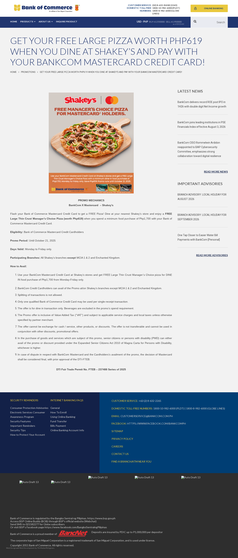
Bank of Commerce (46, 8)
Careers (117, 446)
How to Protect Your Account (27, 434)
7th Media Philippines (45, 548)
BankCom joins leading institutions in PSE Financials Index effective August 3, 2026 (202, 124)
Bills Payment (58, 425)
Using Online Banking (62, 416)
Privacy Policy (122, 438)
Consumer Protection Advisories (29, 407)
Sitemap (117, 431)
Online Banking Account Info (67, 430)
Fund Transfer (58, 421)
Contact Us (120, 453)
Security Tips (18, 430)
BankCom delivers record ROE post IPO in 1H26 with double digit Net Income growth (202, 104)
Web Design (11, 548)
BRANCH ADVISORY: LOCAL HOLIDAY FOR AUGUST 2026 (202, 197)
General (55, 407)
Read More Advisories (212, 255)
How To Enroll (58, 412)
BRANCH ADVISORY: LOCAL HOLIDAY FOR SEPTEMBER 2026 (202, 217)
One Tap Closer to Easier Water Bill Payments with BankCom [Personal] (199, 237)
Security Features (20, 421)
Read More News (216, 171)
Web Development (27, 548)
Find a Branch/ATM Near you (131, 461)
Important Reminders (22, 425)
